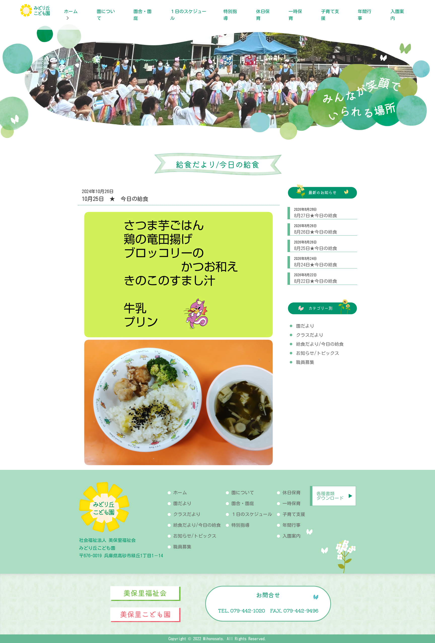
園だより (305, 326)
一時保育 (291, 503)
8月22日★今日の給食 (315, 281)
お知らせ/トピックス (317, 353)
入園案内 (291, 536)
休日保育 (291, 492)
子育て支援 (293, 514)
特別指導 (240, 525)
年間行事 (291, 525)
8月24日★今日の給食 (315, 264)
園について (242, 492)
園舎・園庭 (242, 503)
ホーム (71, 11)
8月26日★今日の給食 (315, 232)
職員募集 (305, 362)
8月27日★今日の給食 (315, 215)
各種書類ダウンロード (330, 495)
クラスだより (309, 335)
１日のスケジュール (251, 514)
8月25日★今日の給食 (315, 248)
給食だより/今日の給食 (320, 344)
